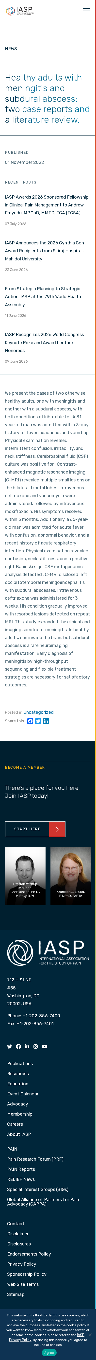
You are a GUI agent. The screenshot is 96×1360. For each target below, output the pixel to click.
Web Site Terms (23, 1284)
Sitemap (16, 1294)
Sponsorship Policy (27, 1274)
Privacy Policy (21, 1264)
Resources (18, 1073)
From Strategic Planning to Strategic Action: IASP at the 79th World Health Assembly (43, 296)
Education (17, 1084)
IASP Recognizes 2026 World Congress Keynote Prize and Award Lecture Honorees (44, 342)
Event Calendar (22, 1094)
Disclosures (19, 1244)
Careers (15, 1124)
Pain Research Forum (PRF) (35, 1159)
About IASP (19, 1134)
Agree (49, 1353)
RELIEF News (21, 1179)
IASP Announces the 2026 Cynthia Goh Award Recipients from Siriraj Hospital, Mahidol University (44, 251)
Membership (19, 1114)
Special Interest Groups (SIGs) (37, 1189)
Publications (20, 1063)
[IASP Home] (20, 11)
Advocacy (17, 1104)
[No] (89, 1334)
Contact (15, 1224)
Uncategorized (38, 712)
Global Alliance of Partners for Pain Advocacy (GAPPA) (43, 1202)
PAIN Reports (21, 1169)
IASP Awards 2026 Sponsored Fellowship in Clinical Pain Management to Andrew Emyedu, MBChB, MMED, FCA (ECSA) (47, 205)
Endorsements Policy (29, 1254)
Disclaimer (18, 1234)
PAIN (12, 1149)
